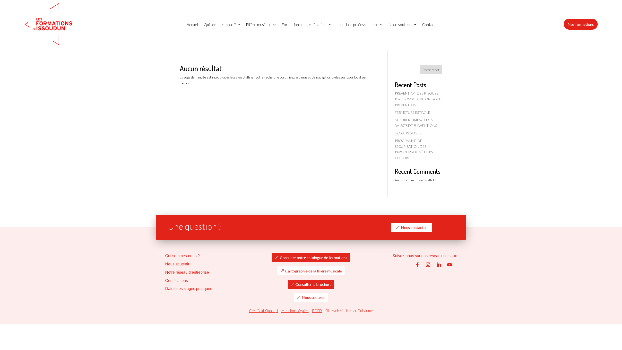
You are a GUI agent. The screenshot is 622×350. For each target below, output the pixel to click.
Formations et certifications (304, 25)
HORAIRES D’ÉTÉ (408, 133)
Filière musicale (258, 25)
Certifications (176, 281)
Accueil (193, 25)
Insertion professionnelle (357, 25)
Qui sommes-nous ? (220, 25)
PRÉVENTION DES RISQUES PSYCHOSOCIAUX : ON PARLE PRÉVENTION (418, 99)
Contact (429, 25)
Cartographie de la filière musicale (313, 271)
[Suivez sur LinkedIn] (438, 264)
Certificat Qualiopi (263, 310)
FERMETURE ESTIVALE (412, 112)
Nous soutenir (400, 25)
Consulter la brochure (313, 284)
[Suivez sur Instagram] (428, 264)
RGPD (317, 310)
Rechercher (431, 70)
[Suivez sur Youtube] (449, 264)
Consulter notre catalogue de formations (313, 257)
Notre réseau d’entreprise (187, 272)
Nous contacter (414, 227)
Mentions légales (295, 310)
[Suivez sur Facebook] (417, 264)
